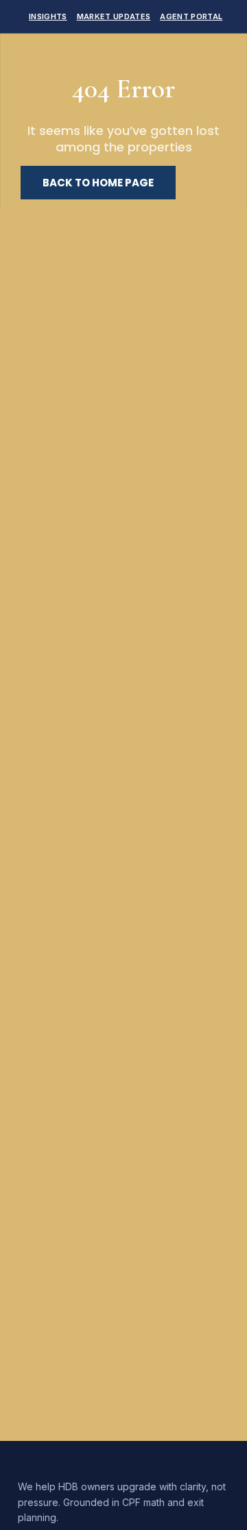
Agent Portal (191, 16)
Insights (48, 16)
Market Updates (114, 16)
